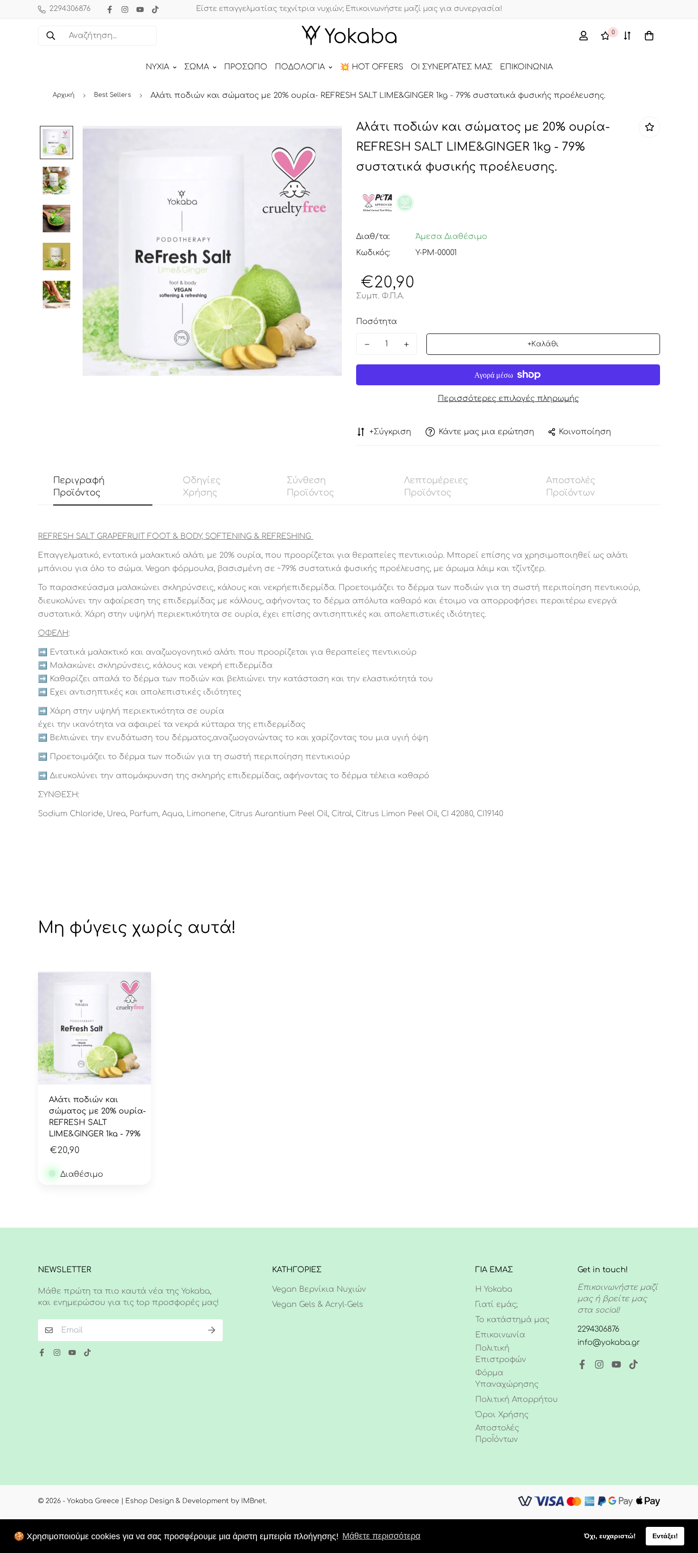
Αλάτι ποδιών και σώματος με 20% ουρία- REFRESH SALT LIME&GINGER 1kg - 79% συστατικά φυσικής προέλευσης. (97, 1116)
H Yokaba (493, 1289)
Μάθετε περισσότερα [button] (381, 1536)
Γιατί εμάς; (496, 1304)
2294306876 (598, 1329)
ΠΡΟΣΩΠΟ (245, 67)
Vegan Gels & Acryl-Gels (317, 1304)
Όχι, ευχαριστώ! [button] (610, 1536)
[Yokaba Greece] (349, 35)
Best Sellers (112, 95)
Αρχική (64, 95)
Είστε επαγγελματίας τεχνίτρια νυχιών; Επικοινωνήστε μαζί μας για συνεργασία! (349, 9)
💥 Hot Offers (371, 67)
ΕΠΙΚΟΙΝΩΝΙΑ (526, 67)
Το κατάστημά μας (512, 1319)
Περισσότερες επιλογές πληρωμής (508, 398)
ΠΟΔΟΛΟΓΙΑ (300, 67)
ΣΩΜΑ (196, 67)
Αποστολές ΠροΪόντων (497, 1434)
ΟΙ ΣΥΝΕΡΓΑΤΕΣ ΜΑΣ (451, 67)
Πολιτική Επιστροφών (500, 1354)
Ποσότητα (376, 321)
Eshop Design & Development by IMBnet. (196, 1501)
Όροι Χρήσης (501, 1414)
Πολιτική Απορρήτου (516, 1399)
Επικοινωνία (500, 1335)
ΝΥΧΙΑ (157, 67)
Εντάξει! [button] (665, 1536)
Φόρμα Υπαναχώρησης (506, 1379)
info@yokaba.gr (608, 1342)
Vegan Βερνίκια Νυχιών (319, 1289)
